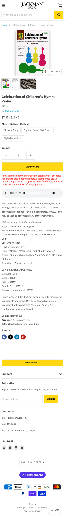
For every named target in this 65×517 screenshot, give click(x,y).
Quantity (6, 148)
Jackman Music (13, 111)
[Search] (58, 15)
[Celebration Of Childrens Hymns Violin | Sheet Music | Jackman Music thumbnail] (15, 83)
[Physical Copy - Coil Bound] (37, 134)
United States (31, 462)
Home (5, 25)
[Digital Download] (13, 142)
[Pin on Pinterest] (23, 336)
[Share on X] (10, 336)
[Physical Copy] (11, 134)
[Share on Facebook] (4, 336)
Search (32, 503)
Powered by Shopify (33, 510)
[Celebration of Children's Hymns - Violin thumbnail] (6, 83)
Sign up (51, 399)
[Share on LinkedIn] (16, 336)
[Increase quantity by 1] (30, 155)
